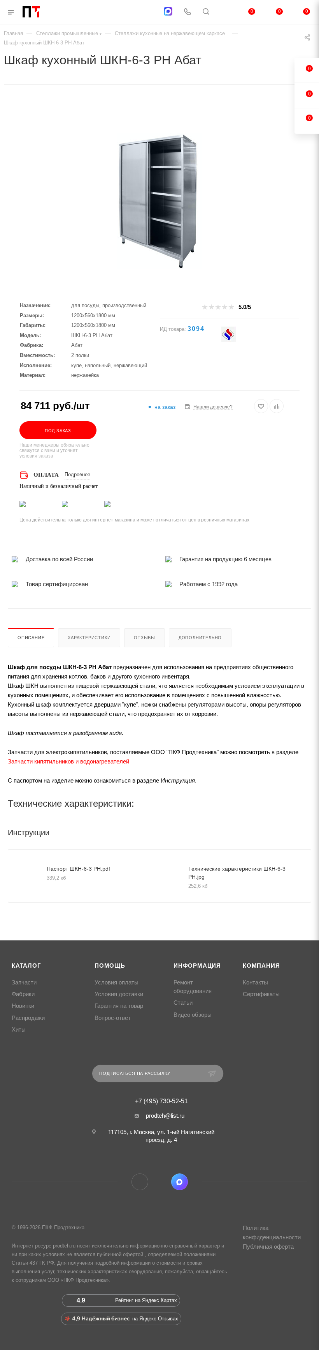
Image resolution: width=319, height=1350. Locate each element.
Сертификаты (261, 994)
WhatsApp (159, 1181)
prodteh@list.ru (165, 1115)
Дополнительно (200, 637)
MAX (179, 1181)
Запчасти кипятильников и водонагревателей (68, 761)
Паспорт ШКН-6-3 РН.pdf (78, 869)
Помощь (110, 966)
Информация (197, 966)
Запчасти (24, 982)
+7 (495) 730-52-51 (161, 1101)
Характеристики (89, 637)
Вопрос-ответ (113, 1018)
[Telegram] (148, 12)
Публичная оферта (268, 1246)
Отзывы (144, 637)
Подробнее (77, 474)
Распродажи (28, 1018)
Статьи (183, 1003)
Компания (261, 966)
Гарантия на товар (119, 1006)
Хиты (19, 1030)
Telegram (139, 1181)
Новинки (23, 1006)
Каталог (26, 966)
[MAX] (168, 11)
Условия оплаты (116, 982)
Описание (31, 637)
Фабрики (23, 994)
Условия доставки (119, 994)
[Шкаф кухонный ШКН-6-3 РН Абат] (159, 201)
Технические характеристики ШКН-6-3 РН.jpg (237, 873)
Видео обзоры (193, 1015)
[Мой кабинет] (224, 12)
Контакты (255, 982)
